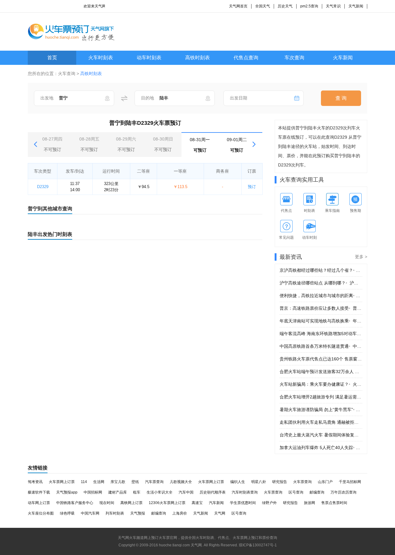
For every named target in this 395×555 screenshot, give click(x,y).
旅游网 (309, 503)
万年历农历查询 (343, 492)
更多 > (361, 256)
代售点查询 (246, 57)
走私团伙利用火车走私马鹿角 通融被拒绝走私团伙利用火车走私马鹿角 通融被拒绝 (321, 422)
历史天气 (285, 6)
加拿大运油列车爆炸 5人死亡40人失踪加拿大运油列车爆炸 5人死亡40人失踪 (321, 447)
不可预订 (52, 144)
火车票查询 (302, 482)
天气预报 (137, 513)
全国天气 (262, 6)
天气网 (219, 513)
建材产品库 (117, 492)
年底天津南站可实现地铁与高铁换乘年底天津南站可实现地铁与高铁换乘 (321, 320)
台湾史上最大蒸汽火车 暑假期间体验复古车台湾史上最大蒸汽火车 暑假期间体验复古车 (321, 434)
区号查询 (296, 492)
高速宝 (197, 503)
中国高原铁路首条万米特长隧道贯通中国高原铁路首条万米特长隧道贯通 (321, 346)
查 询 (341, 98)
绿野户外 (269, 503)
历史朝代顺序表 (213, 492)
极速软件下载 (39, 492)
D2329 (42, 186)
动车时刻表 (149, 57)
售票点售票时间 (334, 503)
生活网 (98, 482)
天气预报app (66, 492)
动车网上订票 (39, 503)
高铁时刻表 (197, 57)
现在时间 (106, 503)
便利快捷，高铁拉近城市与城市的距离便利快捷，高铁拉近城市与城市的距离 (321, 295)
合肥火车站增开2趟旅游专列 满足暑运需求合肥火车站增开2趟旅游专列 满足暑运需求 (321, 396)
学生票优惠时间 (243, 503)
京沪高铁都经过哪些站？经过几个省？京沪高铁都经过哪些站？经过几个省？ (321, 270)
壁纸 (135, 482)
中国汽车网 (90, 513)
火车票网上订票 (62, 482)
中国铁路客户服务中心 (74, 503)
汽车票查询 (154, 482)
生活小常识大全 (160, 492)
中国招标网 (93, 492)
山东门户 (325, 482)
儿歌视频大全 (181, 482)
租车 (136, 492)
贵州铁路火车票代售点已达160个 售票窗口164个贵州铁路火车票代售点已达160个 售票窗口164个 (321, 358)
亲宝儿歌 (117, 482)
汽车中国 (186, 492)
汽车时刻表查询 (245, 492)
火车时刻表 (100, 57)
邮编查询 (317, 492)
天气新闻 (355, 6)
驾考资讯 (35, 482)
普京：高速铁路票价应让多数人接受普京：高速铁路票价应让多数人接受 (321, 308)
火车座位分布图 (41, 513)
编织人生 (237, 482)
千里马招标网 (350, 482)
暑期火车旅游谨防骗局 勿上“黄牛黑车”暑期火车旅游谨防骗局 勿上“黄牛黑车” (321, 409)
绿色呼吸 (67, 513)
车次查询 (294, 57)
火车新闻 (343, 57)
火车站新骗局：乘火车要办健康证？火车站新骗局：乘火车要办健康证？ (321, 384)
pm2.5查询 (309, 6)
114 (84, 482)
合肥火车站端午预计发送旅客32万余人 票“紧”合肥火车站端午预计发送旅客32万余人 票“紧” (321, 371)
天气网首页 (238, 6)
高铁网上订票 (131, 503)
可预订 (200, 145)
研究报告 (279, 482)
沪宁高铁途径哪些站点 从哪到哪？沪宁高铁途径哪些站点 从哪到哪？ (321, 282)
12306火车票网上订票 (167, 503)
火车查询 (66, 73)
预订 (252, 186)
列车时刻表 (115, 513)
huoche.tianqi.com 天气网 (180, 545)
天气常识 (333, 6)
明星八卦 (258, 482)
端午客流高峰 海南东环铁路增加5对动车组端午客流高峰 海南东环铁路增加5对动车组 (321, 333)
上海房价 (179, 513)
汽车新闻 (216, 503)
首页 (52, 57)
